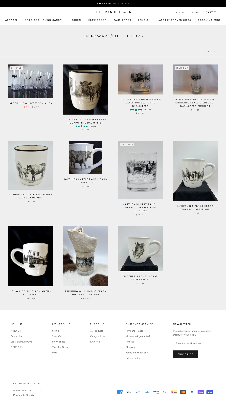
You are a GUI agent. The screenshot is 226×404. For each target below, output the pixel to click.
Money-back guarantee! (138, 336)
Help (54, 352)
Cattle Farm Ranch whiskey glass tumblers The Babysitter (140, 102)
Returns (130, 341)
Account (181, 12)
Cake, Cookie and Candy (43, 20)
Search (196, 12)
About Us (16, 330)
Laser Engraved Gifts (174, 20)
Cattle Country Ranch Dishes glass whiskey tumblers (140, 207)
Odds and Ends (209, 20)
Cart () (212, 12)
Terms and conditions (137, 352)
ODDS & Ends (18, 347)
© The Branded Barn (27, 391)
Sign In (56, 330)
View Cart (57, 336)
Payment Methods (135, 330)
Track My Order (60, 347)
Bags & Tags (122, 20)
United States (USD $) (26, 383)
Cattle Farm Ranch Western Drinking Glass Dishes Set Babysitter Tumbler (195, 102)
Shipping (130, 347)
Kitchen (75, 20)
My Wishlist (58, 341)
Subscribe (185, 354)
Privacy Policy (133, 358)
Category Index (98, 336)
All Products (96, 330)
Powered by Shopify (23, 395)
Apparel (11, 20)
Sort (212, 51)
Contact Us (16, 336)
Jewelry (144, 20)
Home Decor (97, 20)
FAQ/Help (95, 341)
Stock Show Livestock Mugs (30, 103)
